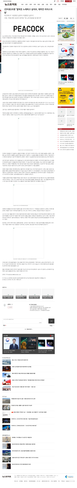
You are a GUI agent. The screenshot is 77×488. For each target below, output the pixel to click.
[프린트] (64, 18)
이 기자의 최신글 (32, 304)
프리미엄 (64, 4)
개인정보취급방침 (32, 481)
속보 (22, 4)
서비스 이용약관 (54, 481)
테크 (51, 4)
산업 (47, 4)
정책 (30, 4)
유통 (55, 4)
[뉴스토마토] (11, 4)
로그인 (74, 1)
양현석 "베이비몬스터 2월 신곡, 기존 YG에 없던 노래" (40, 307)
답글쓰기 (60, 18)
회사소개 (16, 481)
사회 (35, 4)
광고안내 (25, 481)
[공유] (67, 18)
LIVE (58, 1)
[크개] (71, 18)
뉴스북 (10, 307)
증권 (39, 4)
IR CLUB (38, 481)
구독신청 (63, 481)
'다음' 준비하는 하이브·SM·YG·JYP (37, 306)
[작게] (73, 18)
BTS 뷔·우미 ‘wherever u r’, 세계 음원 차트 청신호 (39, 310)
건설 (59, 4)
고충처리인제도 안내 (45, 481)
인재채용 (21, 481)
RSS (59, 481)
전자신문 (62, 1)
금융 (43, 4)
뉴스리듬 (60, 44)
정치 (26, 4)
